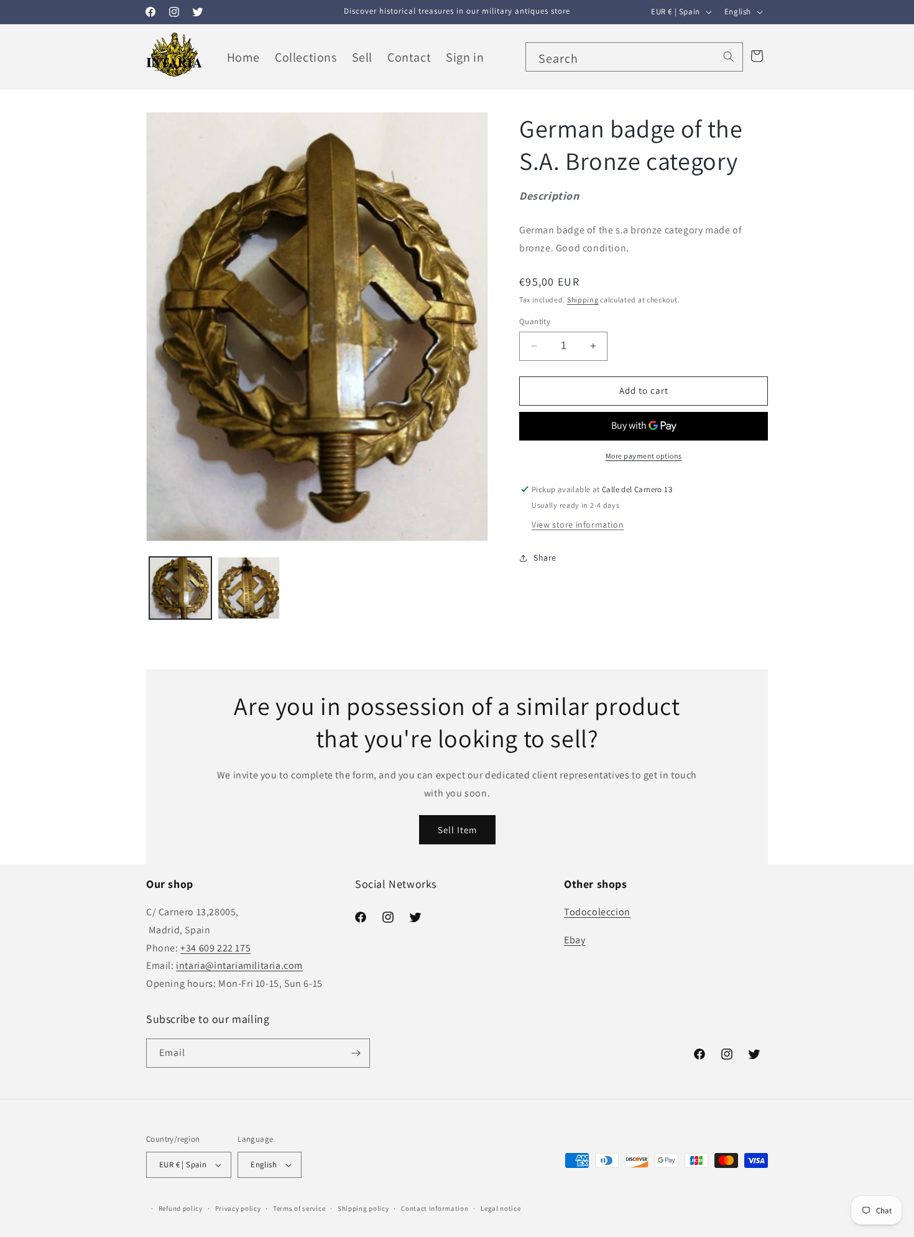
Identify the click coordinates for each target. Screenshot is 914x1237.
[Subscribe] (355, 1053)
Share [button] (544, 557)
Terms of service (299, 1208)
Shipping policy (363, 1208)
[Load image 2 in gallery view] (249, 588)
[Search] (728, 56)
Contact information (434, 1208)
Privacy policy (238, 1208)
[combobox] (634, 57)
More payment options (644, 455)
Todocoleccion (597, 911)
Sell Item (457, 829)
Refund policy (181, 1208)
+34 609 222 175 (215, 948)
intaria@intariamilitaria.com (239, 965)
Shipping (583, 299)
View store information (578, 524)
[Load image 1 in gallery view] (180, 588)
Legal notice (500, 1208)
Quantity (534, 321)
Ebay (574, 939)
